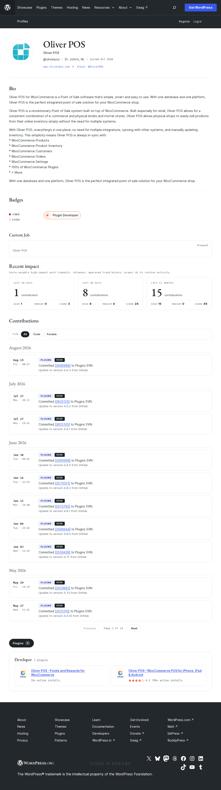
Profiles (22, 21)
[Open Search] (174, 7)
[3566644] (63, 529)
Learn (96, 720)
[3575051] (62, 483)
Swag (136, 740)
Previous (90, 628)
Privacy (22, 740)
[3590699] (63, 460)
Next (134, 628)
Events (135, 726)
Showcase (62, 720)
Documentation (103, 726)
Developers (100, 733)
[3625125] (62, 401)
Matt (173, 726)
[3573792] (62, 506)
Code (36, 334)
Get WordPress (201, 7)
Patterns (61, 740)
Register (184, 21)
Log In (198, 21)
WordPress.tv (103, 740)
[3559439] (62, 552)
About (21, 720)
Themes (60, 726)
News (21, 726)
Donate (137, 733)
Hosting (22, 733)
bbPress (175, 733)
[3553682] (62, 588)
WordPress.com (181, 720)
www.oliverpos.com (57, 66)
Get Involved (139, 720)
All (25, 334)
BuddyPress (178, 740)
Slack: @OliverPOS (90, 66)
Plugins (20, 643)
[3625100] (62, 424)
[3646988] (63, 365)
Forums (52, 334)
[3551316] (62, 611)
